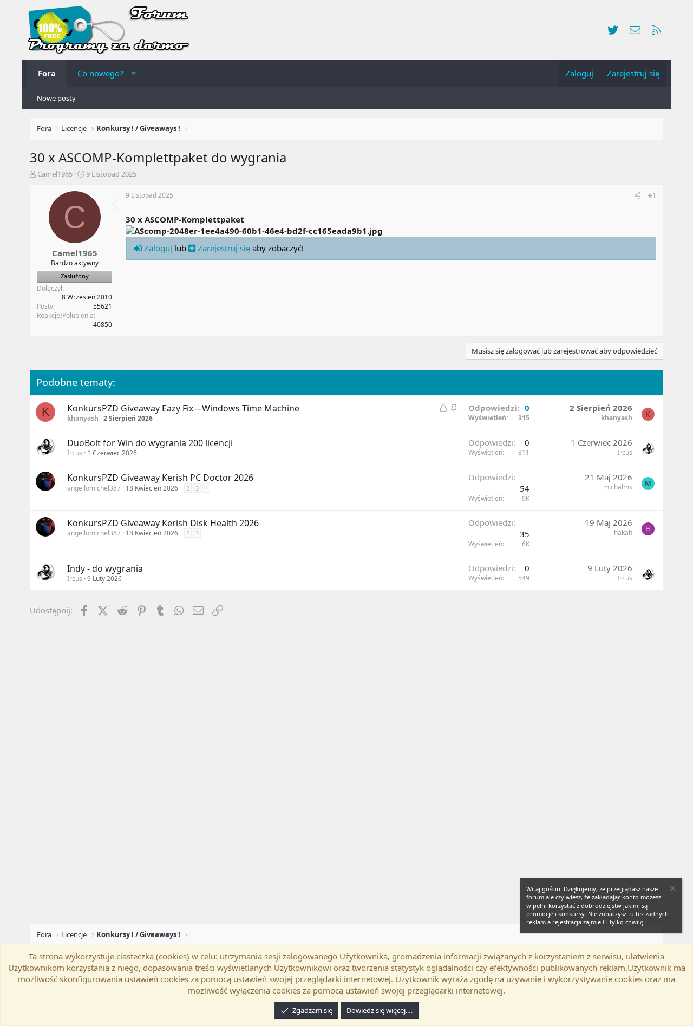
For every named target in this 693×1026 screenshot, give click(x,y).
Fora (47, 73)
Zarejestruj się (223, 248)
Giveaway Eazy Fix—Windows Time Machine (210, 408)
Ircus (74, 453)
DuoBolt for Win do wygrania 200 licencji (150, 443)
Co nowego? (100, 73)
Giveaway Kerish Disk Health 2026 (190, 523)
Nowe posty (56, 98)
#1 (652, 195)
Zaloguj (157, 248)
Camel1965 (55, 174)
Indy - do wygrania (105, 568)
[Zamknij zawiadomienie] (672, 890)
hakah (623, 532)
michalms (617, 487)
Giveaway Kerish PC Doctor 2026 (187, 477)
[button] (133, 73)
